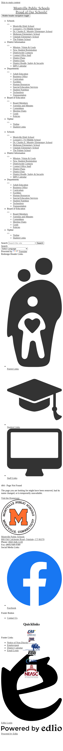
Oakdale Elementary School (26, 36)
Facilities (17, 82)
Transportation (19, 95)
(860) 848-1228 (15, 542)
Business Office (20, 76)
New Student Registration (25, 50)
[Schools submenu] (8, 24)
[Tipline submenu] (8, 122)
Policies (16, 116)
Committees (18, 108)
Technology (18, 92)
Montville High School (23, 26)
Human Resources (21, 84)
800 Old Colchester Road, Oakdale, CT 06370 (22, 539)
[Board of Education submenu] (8, 101)
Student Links (19, 127)
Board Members (20, 103)
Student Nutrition (21, 89)
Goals (15, 113)
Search (4, 243)
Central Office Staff (22, 55)
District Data (19, 60)
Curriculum (18, 79)
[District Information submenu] (8, 45)
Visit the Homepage (10, 498)
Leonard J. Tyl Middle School (27, 29)
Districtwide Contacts (23, 52)
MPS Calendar (20, 66)
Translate (23, 251)
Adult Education (20, 74)
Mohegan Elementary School (26, 34)
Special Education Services (25, 87)
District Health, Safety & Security (28, 63)
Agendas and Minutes (23, 105)
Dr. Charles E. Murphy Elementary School (32, 31)
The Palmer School (22, 39)
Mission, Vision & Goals (24, 47)
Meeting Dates (19, 111)
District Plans (19, 58)
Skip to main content (10, 2)
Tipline (16, 124)
